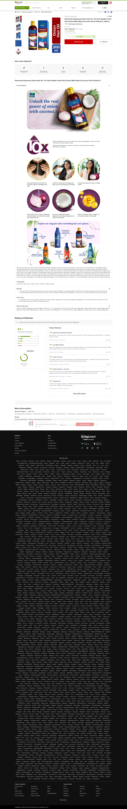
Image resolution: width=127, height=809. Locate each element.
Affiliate (17, 448)
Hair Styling (72, 414)
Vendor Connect (52, 448)
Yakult (97, 791)
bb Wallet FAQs (52, 443)
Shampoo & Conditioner (84, 414)
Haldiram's (66, 795)
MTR (97, 786)
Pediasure (98, 788)
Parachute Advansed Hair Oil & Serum (40, 419)
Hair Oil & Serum (61, 414)
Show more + (63, 800)
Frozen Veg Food (19, 795)
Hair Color (52, 414)
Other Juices (34, 793)
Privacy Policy (18, 445)
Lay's (97, 795)
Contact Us (51, 440)
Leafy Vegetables (51, 793)
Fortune (98, 793)
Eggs (48, 791)
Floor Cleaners (19, 793)
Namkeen (33, 791)
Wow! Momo (83, 793)
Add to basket (78, 42)
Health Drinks (34, 788)
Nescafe (82, 786)
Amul (65, 786)
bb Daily (17, 453)
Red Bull (66, 788)
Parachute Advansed (71, 16)
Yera (81, 791)
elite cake (82, 788)
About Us (17, 438)
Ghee (48, 786)
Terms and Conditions (20, 450)
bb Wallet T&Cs (52, 445)
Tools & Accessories (98, 414)
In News (17, 440)
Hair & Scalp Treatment (40, 414)
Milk (16, 788)
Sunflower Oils (19, 786)
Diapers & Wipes (35, 795)
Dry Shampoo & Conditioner (24, 414)
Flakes (49, 788)
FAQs (49, 438)
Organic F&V (18, 791)
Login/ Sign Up (103, 3)
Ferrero (82, 795)
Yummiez (66, 791)
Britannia (66, 793)
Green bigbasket (19, 443)
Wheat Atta (34, 786)
